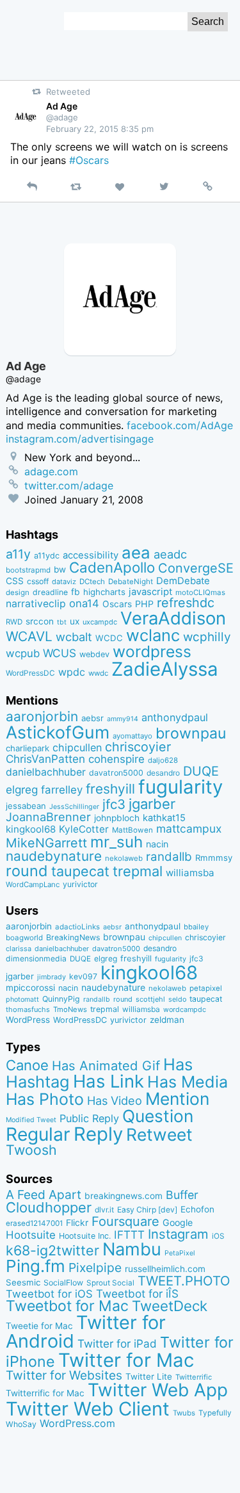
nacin (157, 843)
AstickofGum (57, 732)
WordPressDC (30, 673)
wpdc (71, 671)
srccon (40, 621)
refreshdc (185, 602)
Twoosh (31, 1149)
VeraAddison (173, 618)
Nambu (131, 1249)
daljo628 (163, 760)
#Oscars (89, 160)
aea (136, 552)
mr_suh (116, 842)
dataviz (64, 581)
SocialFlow (63, 1282)
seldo (177, 999)
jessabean (26, 806)
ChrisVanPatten (45, 758)
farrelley (62, 789)
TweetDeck (169, 1305)
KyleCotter (84, 829)
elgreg (22, 789)
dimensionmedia (36, 958)
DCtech (92, 581)
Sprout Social (110, 1282)
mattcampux (188, 828)
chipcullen (77, 747)
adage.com (51, 471)
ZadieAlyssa (164, 669)
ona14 (84, 603)
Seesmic (23, 1282)
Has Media (187, 1081)
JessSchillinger (74, 807)
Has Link (108, 1081)
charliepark (27, 748)
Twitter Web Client (88, 1409)
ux (74, 621)
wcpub (23, 653)
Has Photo (45, 1099)
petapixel (205, 988)
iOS (218, 1236)
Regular (38, 1134)
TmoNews (70, 1009)
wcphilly (207, 637)
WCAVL (29, 636)
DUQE (201, 771)
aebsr (92, 718)
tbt (62, 622)
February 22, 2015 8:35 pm (100, 129)
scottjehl (150, 999)
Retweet (159, 1134)
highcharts (104, 592)
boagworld (24, 937)
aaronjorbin (42, 716)
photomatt (22, 999)
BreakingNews (73, 937)
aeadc (170, 554)
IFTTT (129, 1234)
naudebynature (54, 856)
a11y (18, 554)
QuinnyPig (61, 999)
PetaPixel (179, 1253)
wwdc (98, 673)
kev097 (83, 976)
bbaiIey (196, 926)
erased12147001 (34, 1223)
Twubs (184, 1412)
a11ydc (47, 555)
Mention (177, 1098)
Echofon (197, 1209)
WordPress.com (77, 1423)
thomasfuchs (28, 1009)
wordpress (152, 651)
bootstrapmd (28, 570)
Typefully (215, 1412)
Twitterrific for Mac (45, 1393)
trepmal (138, 871)
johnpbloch (117, 818)
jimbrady (51, 977)
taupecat (80, 871)
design (17, 592)
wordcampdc (184, 1010)
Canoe (27, 1065)
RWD (14, 621)
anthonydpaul (174, 717)
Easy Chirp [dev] (147, 1209)
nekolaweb (124, 858)
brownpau (191, 733)
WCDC (109, 638)
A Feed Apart (43, 1194)
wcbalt (74, 637)
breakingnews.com (123, 1196)
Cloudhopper (49, 1207)
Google (178, 1222)
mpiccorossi (30, 988)
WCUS (59, 653)
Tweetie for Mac (39, 1326)
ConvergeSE (196, 568)
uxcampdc (100, 621)
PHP (144, 603)
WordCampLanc (33, 884)
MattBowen (132, 830)
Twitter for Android (86, 1331)
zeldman (167, 1020)
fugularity (180, 787)
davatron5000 (116, 773)
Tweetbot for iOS (49, 1293)
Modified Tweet (31, 1120)
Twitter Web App (158, 1390)
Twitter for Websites (64, 1375)
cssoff (38, 581)
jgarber (152, 803)
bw (60, 569)
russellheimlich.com (165, 1269)
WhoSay (21, 1424)
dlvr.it (104, 1209)
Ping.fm (35, 1266)
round (27, 870)
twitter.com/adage (68, 485)
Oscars (117, 604)
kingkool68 (31, 829)
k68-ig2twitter (52, 1250)
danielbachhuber (46, 772)
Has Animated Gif (106, 1065)
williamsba (190, 873)
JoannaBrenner (48, 817)
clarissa (18, 948)
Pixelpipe (95, 1267)
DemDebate (183, 581)
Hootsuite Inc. (85, 1236)
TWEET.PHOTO (184, 1281)
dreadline (50, 592)
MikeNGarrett (46, 843)
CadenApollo (112, 567)
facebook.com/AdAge (180, 425)
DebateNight (130, 581)
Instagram (178, 1234)
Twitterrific (193, 1377)
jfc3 (113, 804)
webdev (94, 654)
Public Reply (89, 1118)
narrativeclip (36, 604)
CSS (15, 581)
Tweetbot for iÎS (137, 1293)
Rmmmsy (213, 858)
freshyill (110, 789)
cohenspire (116, 759)
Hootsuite (31, 1234)
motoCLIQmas (200, 592)
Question (157, 1115)
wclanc (153, 635)
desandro (163, 773)
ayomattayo (132, 735)
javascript (150, 592)
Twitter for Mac (126, 1360)
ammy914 (122, 719)
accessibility (90, 555)
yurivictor (80, 884)
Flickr (77, 1223)
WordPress (28, 1020)
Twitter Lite (148, 1376)
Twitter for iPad (117, 1343)
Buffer (182, 1195)
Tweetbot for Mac (67, 1306)
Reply (98, 1134)
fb (75, 592)
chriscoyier (138, 747)
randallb (169, 856)
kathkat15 (164, 818)
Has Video (114, 1100)
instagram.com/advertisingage (80, 438)
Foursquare (125, 1221)
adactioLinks (77, 926)
